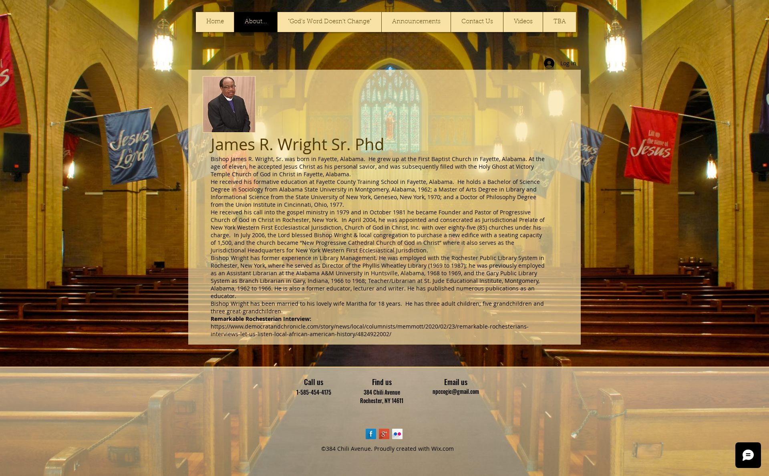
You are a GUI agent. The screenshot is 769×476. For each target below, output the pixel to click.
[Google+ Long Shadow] (384, 434)
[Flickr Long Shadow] (397, 434)
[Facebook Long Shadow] (371, 434)
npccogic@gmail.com (456, 391)
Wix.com (442, 448)
